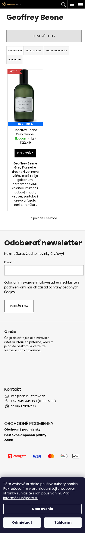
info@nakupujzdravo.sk (28, 396)
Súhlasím (63, 522)
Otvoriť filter (44, 36)
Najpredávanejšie (56, 50)
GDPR (8, 440)
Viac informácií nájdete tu (36, 495)
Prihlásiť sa (19, 306)
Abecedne (14, 59)
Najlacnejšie (33, 50)
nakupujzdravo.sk (23, 406)
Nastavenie (42, 508)
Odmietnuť (22, 522)
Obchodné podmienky (22, 429)
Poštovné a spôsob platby (25, 435)
